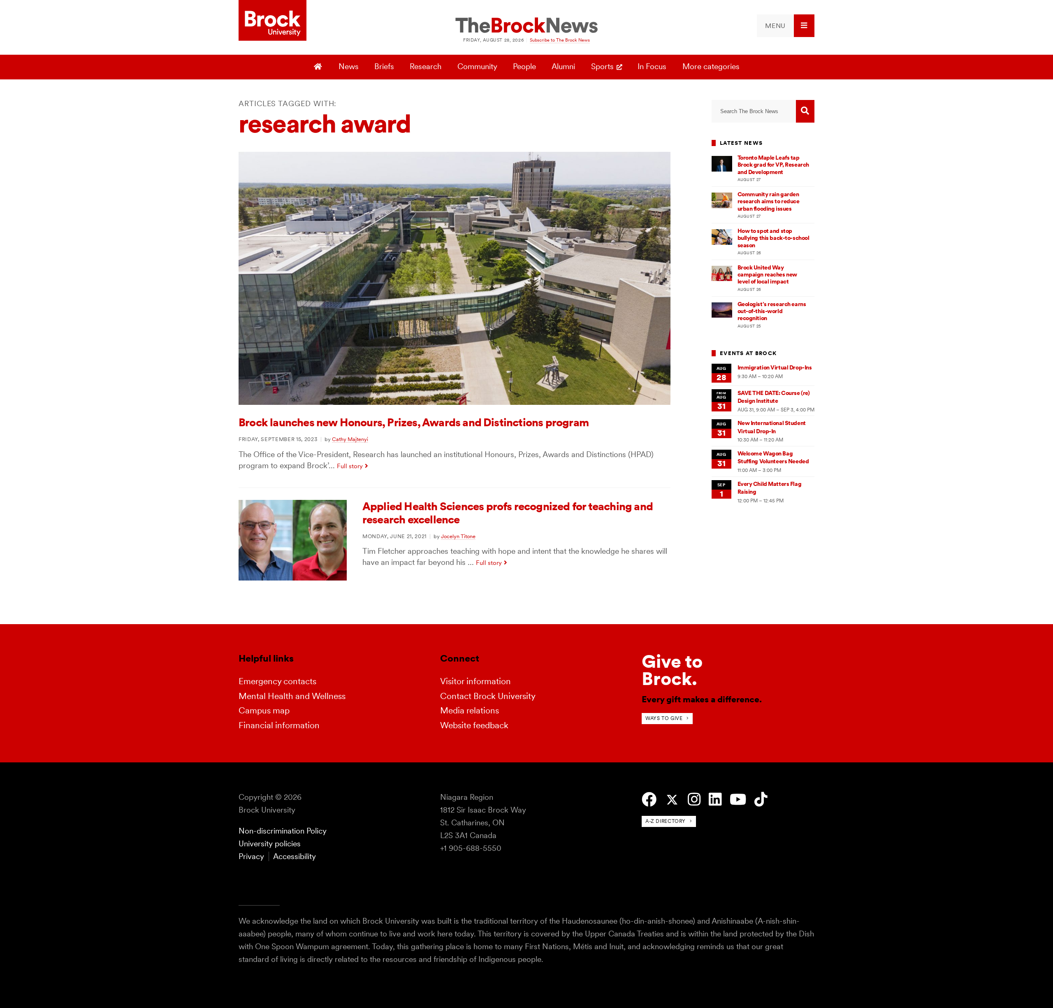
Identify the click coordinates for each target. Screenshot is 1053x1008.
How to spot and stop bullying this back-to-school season (773, 238)
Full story (350, 466)
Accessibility (294, 856)
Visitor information (475, 681)
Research (425, 66)
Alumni (563, 66)
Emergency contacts (277, 681)
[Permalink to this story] (454, 402)
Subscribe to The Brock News (560, 40)
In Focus (652, 66)
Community (477, 66)
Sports (602, 66)
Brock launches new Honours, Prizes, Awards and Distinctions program (414, 422)
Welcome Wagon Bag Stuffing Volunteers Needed (773, 457)
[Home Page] (319, 67)
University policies (270, 843)
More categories (711, 66)
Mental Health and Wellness (292, 696)
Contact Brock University (488, 696)
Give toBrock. (672, 670)
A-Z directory (665, 821)
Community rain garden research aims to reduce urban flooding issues (769, 201)
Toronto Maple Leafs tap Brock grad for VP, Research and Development (773, 165)
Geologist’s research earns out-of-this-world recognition (772, 311)
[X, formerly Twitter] (672, 800)
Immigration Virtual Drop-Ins (775, 367)
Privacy (251, 856)
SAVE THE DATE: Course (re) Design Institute (774, 396)
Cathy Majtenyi (350, 439)
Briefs (384, 66)
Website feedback (474, 725)
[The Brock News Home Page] (526, 25)
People (524, 66)
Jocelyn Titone (458, 536)
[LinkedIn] (715, 799)
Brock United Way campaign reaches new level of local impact (767, 275)
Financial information (279, 725)
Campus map (264, 710)
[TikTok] (760, 799)
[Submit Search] (805, 111)
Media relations (469, 710)
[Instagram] (694, 799)
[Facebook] (649, 799)
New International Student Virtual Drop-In (772, 426)
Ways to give (663, 718)
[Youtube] (738, 799)
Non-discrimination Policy (283, 831)
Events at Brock (748, 353)
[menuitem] (785, 25)
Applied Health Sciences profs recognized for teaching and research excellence (507, 512)
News (349, 66)
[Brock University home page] (272, 21)
